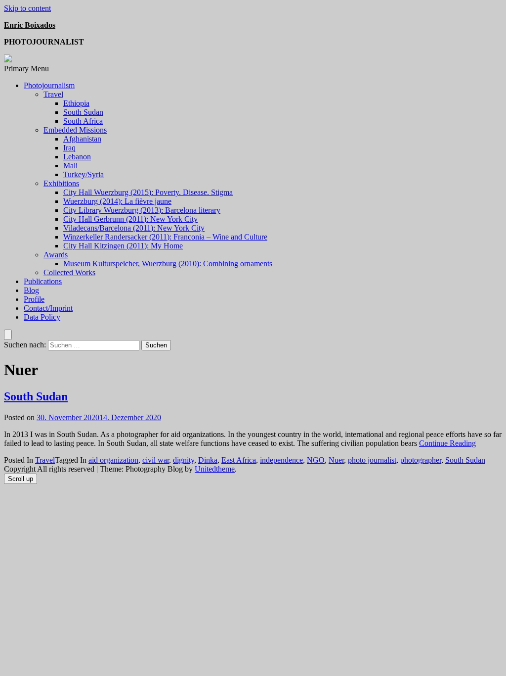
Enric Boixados (29, 25)
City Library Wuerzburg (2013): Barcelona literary (141, 210)
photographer (420, 460)
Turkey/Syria (83, 174)
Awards (55, 254)
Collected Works (69, 272)
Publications (43, 281)
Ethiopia (76, 103)
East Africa (238, 460)
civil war (155, 460)
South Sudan (83, 112)
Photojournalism (49, 85)
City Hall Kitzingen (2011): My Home (123, 245)
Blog (31, 290)
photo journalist (372, 460)
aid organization (113, 460)
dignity (183, 460)
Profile (34, 299)
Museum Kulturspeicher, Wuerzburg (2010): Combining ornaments (167, 263)
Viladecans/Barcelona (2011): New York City (134, 228)
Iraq (69, 148)
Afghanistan (82, 139)
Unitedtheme (215, 469)
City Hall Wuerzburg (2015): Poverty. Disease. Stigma (148, 192)
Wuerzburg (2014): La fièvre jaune (117, 201)
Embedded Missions (75, 130)
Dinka (207, 460)
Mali (70, 165)
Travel (53, 94)
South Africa (83, 121)
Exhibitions (61, 183)
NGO (316, 460)
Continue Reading (447, 443)
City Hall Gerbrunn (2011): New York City (130, 219)
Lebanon (77, 156)
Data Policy (42, 317)
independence (281, 460)
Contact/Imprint (48, 308)
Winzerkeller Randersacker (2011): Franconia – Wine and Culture (165, 237)
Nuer (336, 460)
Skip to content (27, 8)
